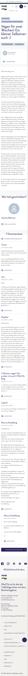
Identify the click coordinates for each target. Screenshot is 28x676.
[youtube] (25, 563)
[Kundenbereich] (16, 6)
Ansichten (5, 18)
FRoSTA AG (7, 639)
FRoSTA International (11, 642)
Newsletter (8, 626)
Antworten (8, 270)
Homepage (11, 10)
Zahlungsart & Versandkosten (14, 633)
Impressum (7, 666)
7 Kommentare (10, 61)
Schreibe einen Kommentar (13, 239)
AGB (5, 659)
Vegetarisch (19, 44)
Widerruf (7, 655)
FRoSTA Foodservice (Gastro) (14, 646)
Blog (16, 10)
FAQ (5, 629)
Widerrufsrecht (9, 652)
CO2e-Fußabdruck (10, 622)
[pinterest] (20, 563)
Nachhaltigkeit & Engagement (12, 21)
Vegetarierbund (7, 44)
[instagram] (8, 563)
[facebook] (2, 563)
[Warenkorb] (21, 6)
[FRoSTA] (4, 8)
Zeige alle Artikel (10, 224)
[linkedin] (14, 563)
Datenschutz (8, 662)
